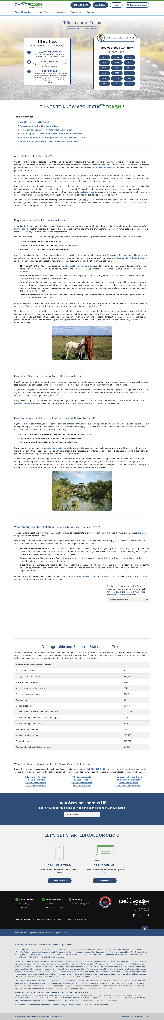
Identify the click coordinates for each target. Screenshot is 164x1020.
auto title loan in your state (59, 448)
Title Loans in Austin (81, 777)
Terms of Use (23, 907)
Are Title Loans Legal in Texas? (34, 122)
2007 (104, 83)
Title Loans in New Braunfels (42, 920)
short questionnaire (80, 576)
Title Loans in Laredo (128, 782)
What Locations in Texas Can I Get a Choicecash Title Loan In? (49, 141)
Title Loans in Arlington (35, 777)
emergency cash (48, 202)
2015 (117, 68)
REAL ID (67, 275)
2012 (117, 73)
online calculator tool (84, 192)
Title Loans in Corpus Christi (128, 777)
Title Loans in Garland (35, 782)
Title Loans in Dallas (35, 780)
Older (117, 83)
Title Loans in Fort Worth (128, 780)
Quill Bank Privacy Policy (54, 907)
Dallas (141, 258)
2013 (104, 73)
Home (79, 28)
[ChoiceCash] (134, 902)
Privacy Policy (24, 904)
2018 (117, 62)
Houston (120, 258)
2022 (104, 57)
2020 (129, 57)
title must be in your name (77, 266)
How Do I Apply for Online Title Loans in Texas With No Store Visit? (51, 133)
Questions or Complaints (80, 904)
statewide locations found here (121, 594)
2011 (129, 73)
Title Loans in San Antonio (128, 785)
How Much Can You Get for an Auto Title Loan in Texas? (46, 130)
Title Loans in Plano (82, 785)
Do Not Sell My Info (126, 1016)
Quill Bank (49, 904)
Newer (129, 83)
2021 (117, 57)
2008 (129, 78)
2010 (104, 78)
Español (90, 12)
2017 (129, 62)
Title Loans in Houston (81, 782)
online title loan (105, 167)
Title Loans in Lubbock (35, 785)
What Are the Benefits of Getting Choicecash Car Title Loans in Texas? (53, 137)
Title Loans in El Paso (82, 780)
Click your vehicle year (116, 52)
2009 (117, 78)
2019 (104, 62)
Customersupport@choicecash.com (36, 1016)
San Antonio (131, 258)
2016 (104, 68)
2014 (129, 68)
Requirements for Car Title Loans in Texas (40, 126)
